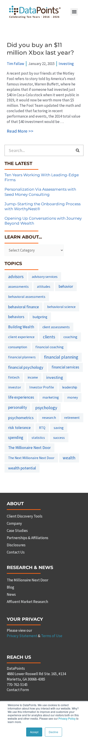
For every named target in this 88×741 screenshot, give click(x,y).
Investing (66, 63)
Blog (10, 587)
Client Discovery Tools (24, 516)
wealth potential (22, 468)
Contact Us (16, 552)
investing (54, 377)
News (11, 594)
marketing (50, 397)
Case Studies (17, 530)
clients (49, 336)
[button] (74, 12)
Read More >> (20, 131)
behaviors (16, 316)
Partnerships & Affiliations (27, 537)
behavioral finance (23, 306)
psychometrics (21, 417)
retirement (72, 417)
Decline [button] (53, 732)
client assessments (56, 327)
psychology (46, 407)
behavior (66, 286)
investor (14, 387)
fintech (13, 377)
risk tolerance (19, 427)
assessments (18, 286)
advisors (15, 276)
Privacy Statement (22, 635)
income (33, 377)
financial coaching (49, 347)
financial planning (61, 357)
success (59, 437)
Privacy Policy (67, 718)
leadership (69, 387)
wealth (69, 457)
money (72, 397)
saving (59, 428)
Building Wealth (21, 326)
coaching (70, 337)
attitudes (43, 286)
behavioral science (61, 306)
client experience (21, 337)
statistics (38, 437)
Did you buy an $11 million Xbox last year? (40, 48)
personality (17, 407)
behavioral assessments (26, 296)
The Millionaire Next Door (29, 447)
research (49, 417)
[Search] (77, 150)
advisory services (45, 276)
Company (14, 523)
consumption (17, 347)
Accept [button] (34, 732)
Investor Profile (41, 387)
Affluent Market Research (27, 601)
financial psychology (25, 367)
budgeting (40, 317)
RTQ (42, 428)
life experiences (21, 397)
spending (15, 437)
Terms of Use (51, 635)
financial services (65, 367)
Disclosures (16, 544)
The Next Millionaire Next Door (31, 458)
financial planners (22, 357)
